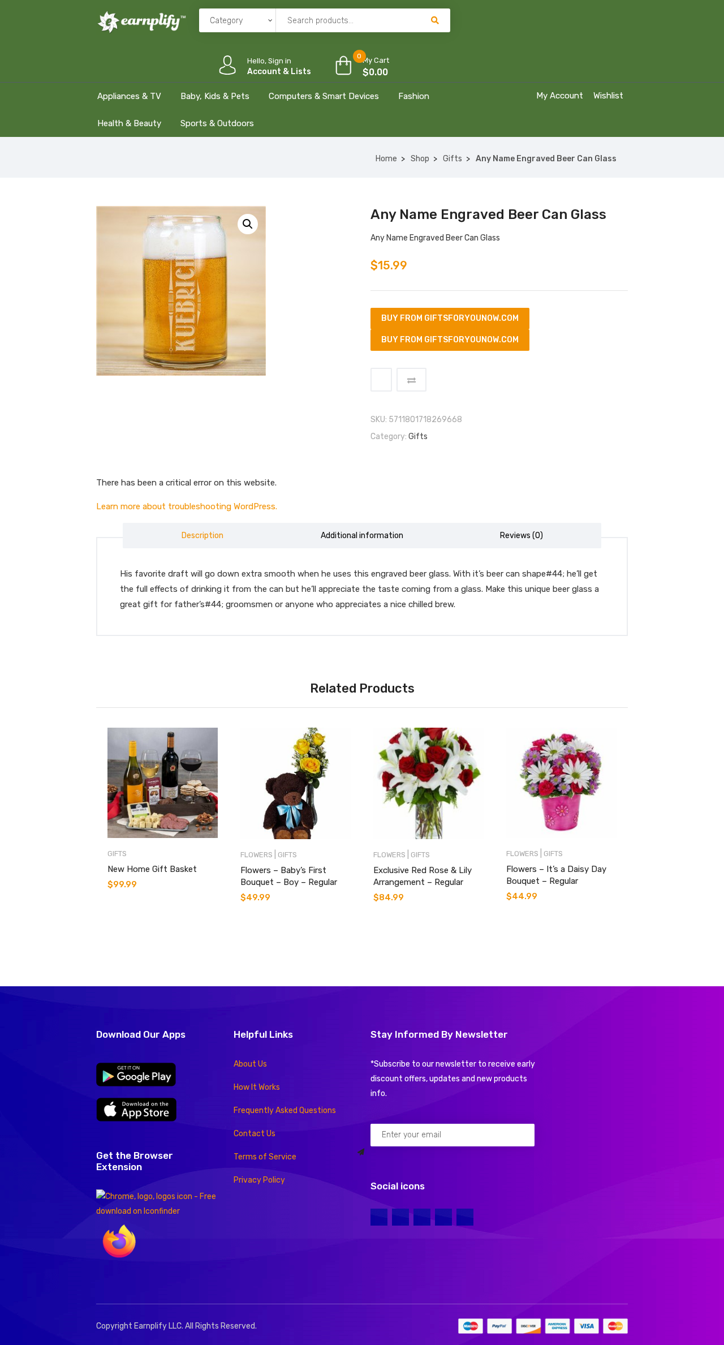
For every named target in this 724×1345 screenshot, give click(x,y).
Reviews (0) (521, 535)
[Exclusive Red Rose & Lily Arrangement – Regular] (428, 783)
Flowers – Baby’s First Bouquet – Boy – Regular (288, 876)
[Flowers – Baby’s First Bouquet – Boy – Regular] (295, 783)
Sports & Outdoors (217, 123)
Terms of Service (265, 1157)
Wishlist (608, 96)
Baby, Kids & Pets (214, 96)
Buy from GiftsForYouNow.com (450, 318)
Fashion (413, 96)
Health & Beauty (129, 123)
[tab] (202, 535)
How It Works (257, 1087)
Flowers (256, 854)
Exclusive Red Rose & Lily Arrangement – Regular (422, 876)
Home (386, 159)
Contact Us (254, 1133)
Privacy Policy (259, 1180)
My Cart (376, 60)
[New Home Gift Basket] (162, 783)
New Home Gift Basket (152, 869)
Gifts (452, 159)
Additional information (362, 535)
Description (202, 535)
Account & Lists (279, 71)
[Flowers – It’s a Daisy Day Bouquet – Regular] (561, 783)
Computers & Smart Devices (324, 96)
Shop (420, 159)
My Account (559, 96)
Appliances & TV (129, 96)
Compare (411, 380)
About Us (250, 1064)
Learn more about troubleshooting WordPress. (186, 506)
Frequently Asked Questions (285, 1110)
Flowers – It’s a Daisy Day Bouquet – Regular (556, 875)
